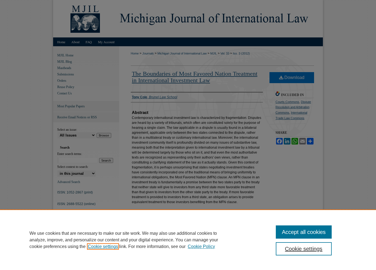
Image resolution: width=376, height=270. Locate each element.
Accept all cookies (304, 232)
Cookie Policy (201, 246)
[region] (188, 239)
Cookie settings (103, 246)
